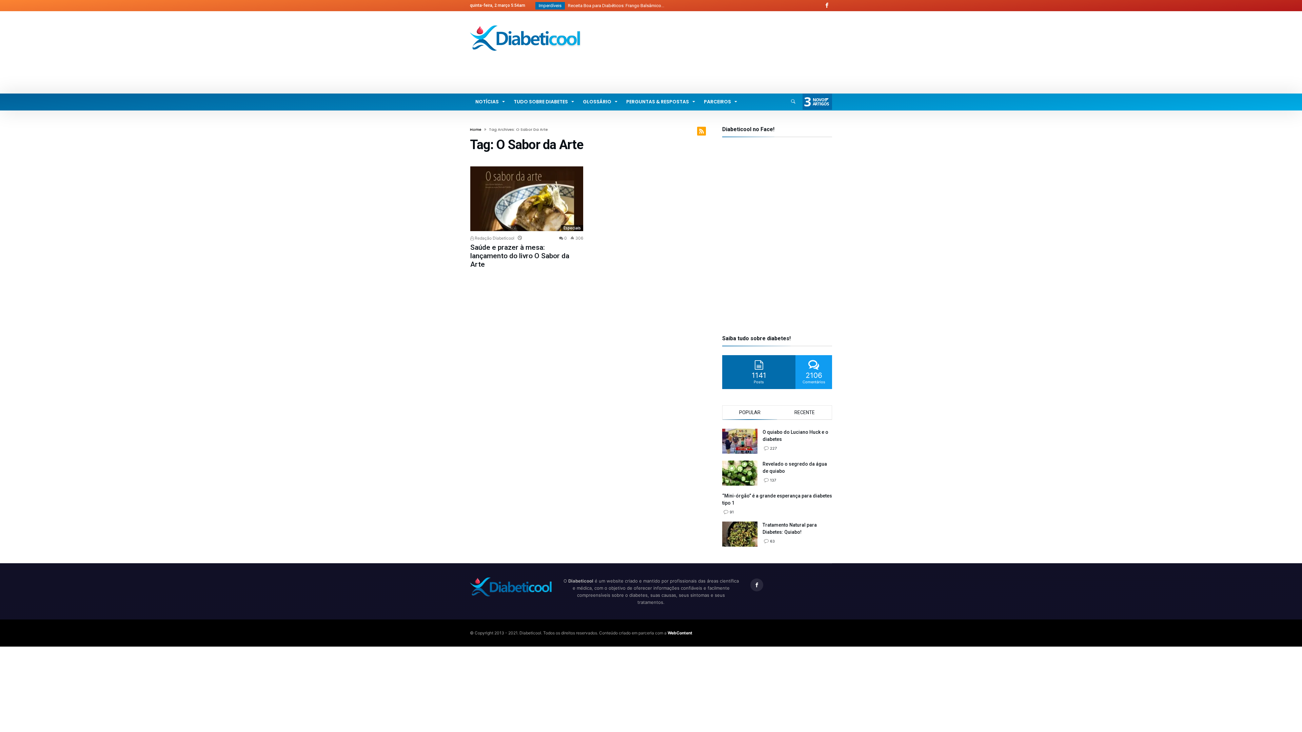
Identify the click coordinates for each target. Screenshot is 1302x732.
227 (773, 448)
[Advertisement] (708, 66)
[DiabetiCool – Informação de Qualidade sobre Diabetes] (525, 25)
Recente (804, 412)
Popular (750, 412)
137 (773, 480)
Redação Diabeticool (494, 238)
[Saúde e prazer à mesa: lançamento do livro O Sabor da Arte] (526, 198)
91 (732, 512)
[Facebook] (826, 5)
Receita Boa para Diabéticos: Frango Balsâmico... (614, 5)
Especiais (572, 228)
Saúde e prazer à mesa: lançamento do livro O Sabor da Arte (519, 255)
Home (475, 129)
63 (772, 541)
